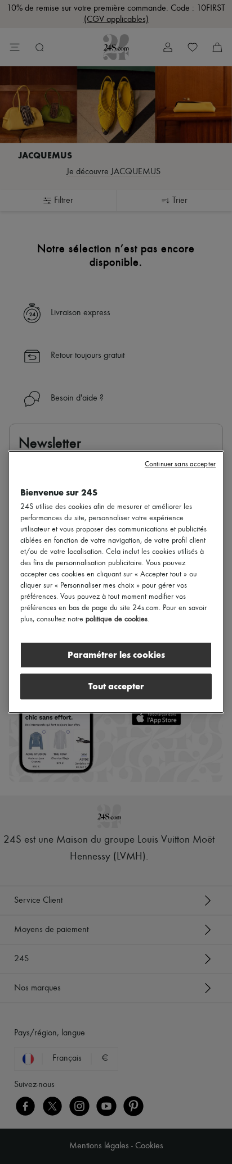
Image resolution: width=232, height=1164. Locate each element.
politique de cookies (117, 619)
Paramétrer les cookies (116, 654)
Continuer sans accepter (180, 464)
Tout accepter (116, 686)
